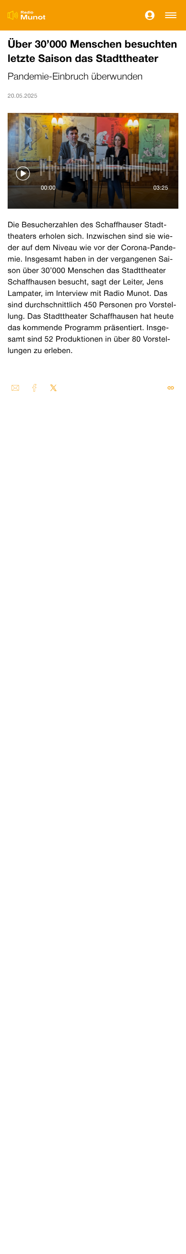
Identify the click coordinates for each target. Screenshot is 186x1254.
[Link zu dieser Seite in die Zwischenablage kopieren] (170, 387)
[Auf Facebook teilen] (34, 387)
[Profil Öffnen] (149, 15)
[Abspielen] (23, 173)
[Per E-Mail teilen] (15, 387)
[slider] (104, 167)
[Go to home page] (26, 15)
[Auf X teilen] (53, 387)
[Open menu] (170, 15)
